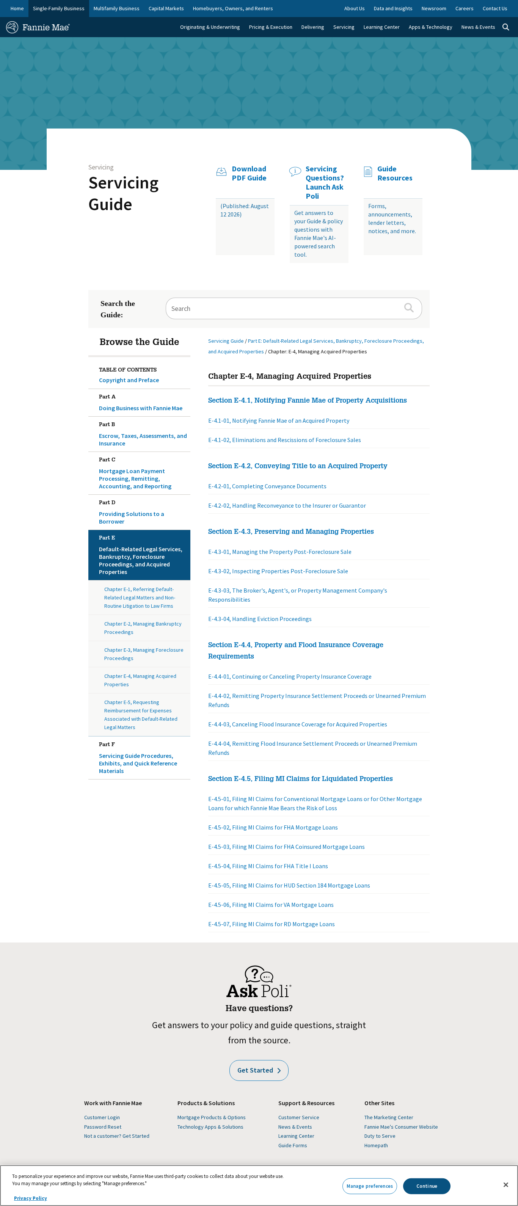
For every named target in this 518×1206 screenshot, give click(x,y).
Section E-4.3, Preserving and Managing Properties (291, 532)
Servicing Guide (123, 193)
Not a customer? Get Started (116, 1135)
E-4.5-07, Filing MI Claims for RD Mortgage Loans (271, 924)
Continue (426, 1186)
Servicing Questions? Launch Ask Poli (325, 182)
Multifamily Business (117, 8)
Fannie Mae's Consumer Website (401, 1126)
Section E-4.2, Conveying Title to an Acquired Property (298, 466)
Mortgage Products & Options (211, 1117)
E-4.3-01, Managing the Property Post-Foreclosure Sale (280, 551)
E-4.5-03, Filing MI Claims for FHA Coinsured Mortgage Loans (286, 846)
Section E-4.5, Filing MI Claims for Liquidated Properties (300, 779)
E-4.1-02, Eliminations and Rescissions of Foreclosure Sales (284, 440)
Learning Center (296, 1135)
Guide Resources (395, 173)
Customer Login (102, 1117)
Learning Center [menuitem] (382, 27)
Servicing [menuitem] (344, 27)
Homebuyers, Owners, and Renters (233, 8)
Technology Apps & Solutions (210, 1126)
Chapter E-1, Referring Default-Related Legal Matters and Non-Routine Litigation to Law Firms (139, 597)
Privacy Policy (30, 1198)
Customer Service (298, 1117)
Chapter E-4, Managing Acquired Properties (140, 680)
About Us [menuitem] (354, 8)
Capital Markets (166, 8)
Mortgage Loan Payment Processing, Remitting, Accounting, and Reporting (135, 474)
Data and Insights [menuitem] (393, 8)
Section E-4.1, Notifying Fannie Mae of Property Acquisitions (307, 401)
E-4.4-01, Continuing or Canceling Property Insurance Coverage (290, 676)
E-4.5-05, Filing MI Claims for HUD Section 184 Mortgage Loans (289, 885)
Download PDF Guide (249, 173)
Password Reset (102, 1126)
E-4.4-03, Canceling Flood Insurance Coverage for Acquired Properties (297, 724)
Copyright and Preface (129, 380)
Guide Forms (292, 1145)
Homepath (376, 1145)
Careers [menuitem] (464, 8)
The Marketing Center (388, 1117)
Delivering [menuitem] (312, 27)
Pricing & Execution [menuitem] (270, 27)
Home (17, 8)
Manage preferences (370, 1186)
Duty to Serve (380, 1135)
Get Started (255, 1070)
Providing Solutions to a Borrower (131, 512)
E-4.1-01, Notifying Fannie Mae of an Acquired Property (278, 420)
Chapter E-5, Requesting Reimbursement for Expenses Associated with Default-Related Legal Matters (140, 715)
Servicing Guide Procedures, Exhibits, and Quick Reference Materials (138, 758)
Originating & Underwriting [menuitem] (210, 27)
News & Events (295, 1126)
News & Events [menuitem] (478, 27)
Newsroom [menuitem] (434, 8)
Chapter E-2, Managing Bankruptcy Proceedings (143, 627)
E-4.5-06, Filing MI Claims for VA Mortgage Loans (271, 904)
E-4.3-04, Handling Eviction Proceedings (260, 619)
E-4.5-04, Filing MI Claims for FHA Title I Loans (268, 866)
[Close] (506, 1184)
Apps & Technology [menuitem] (430, 27)
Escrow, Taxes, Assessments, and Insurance (143, 434)
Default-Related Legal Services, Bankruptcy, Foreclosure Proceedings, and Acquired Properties (140, 556)
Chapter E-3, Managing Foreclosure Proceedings (144, 654)
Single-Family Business (59, 8)
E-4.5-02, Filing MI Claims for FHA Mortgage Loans (273, 827)
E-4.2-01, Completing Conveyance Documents (267, 486)
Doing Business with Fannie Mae (140, 403)
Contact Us (495, 8)
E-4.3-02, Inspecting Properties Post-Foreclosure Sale (278, 571)
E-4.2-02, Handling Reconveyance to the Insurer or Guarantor (287, 505)
